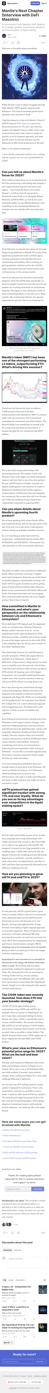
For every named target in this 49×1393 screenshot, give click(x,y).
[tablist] (12, 1250)
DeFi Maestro (23, 123)
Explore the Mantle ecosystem (16, 1130)
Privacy (23, 1376)
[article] (24, 1294)
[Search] (44, 1280)
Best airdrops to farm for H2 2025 (16, 1331)
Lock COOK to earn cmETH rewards (19, 1158)
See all (7, 1342)
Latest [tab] (10, 1280)
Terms (29, 1376)
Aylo (9, 35)
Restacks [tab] (17, 1250)
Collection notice (40, 1376)
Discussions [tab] (20, 1280)
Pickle (15, 1316)
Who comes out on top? (11, 1313)
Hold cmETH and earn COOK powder (20, 1152)
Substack (12, 1388)
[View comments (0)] (12, 42)
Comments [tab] (7, 1250)
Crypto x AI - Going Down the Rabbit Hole (16, 1288)
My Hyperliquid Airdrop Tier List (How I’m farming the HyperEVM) (18, 1326)
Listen (43, 36)
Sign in (44, 3)
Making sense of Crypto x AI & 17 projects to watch (15, 1294)
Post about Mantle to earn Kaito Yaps (19, 1141)
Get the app (36, 1382)
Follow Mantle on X (12, 1135)
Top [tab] (4, 1280)
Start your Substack (18, 1382)
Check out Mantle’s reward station (18, 1146)
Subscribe (35, 3)
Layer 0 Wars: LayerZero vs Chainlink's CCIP (15, 1308)
